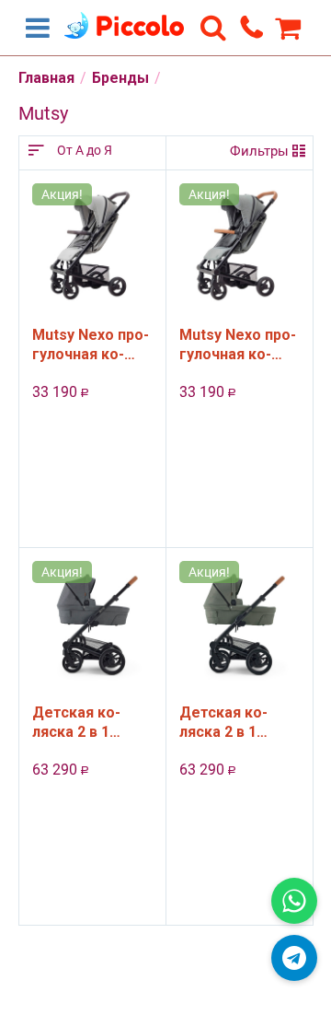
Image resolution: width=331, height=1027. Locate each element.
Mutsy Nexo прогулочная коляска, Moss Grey (237, 344)
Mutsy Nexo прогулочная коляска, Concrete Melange (90, 344)
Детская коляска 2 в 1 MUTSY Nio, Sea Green (235, 722)
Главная (46, 78)
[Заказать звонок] (252, 26)
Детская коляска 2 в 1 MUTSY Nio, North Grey (76, 722)
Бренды (120, 78)
